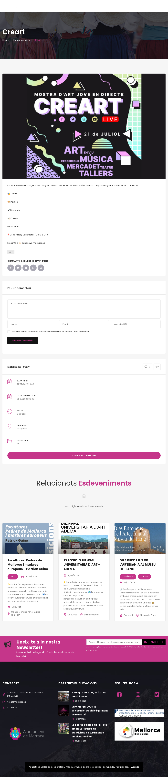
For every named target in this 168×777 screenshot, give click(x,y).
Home (5, 40)
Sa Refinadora (91, 614)
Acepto (135, 767)
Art (11, 252)
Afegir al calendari (84, 455)
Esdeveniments (21, 40)
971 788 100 (12, 707)
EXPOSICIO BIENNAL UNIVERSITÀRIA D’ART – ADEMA (81, 564)
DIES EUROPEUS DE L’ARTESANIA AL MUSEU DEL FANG (138, 564)
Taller (144, 576)
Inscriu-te (154, 642)
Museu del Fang (148, 615)
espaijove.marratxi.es (33, 242)
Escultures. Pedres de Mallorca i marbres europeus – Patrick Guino (28, 564)
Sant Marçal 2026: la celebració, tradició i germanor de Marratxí (90, 710)
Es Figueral (22, 428)
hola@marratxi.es (16, 701)
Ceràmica (128, 576)
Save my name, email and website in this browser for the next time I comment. (50, 331)
